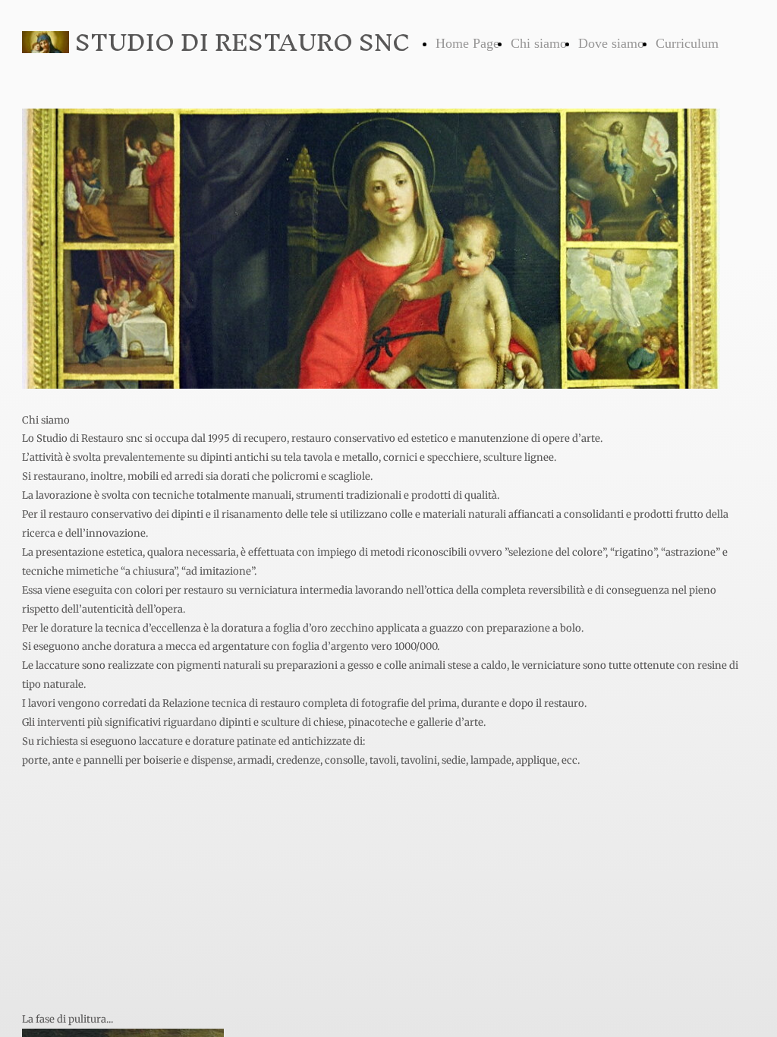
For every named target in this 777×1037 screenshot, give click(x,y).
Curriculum (687, 43)
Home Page (467, 43)
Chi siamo (539, 43)
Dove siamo (611, 43)
